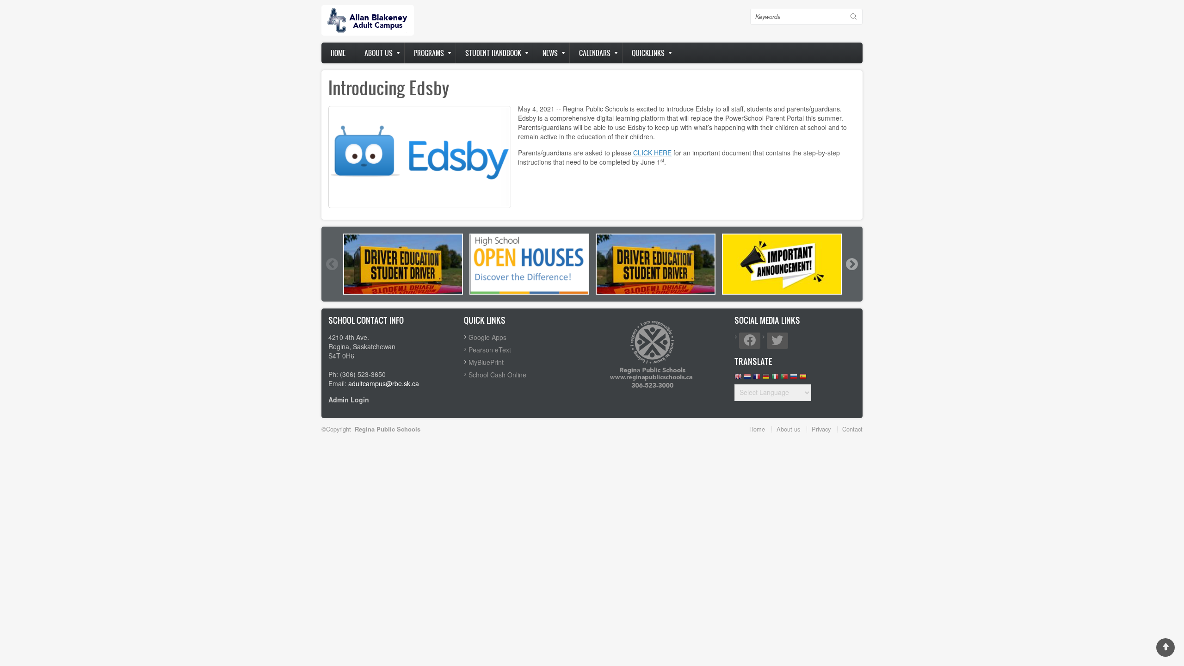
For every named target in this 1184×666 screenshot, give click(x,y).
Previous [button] (331, 264)
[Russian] (793, 378)
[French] (756, 378)
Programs (429, 53)
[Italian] (775, 378)
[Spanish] (803, 378)
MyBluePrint (486, 362)
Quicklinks (648, 53)
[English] (738, 378)
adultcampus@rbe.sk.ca (383, 383)
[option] (403, 264)
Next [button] (851, 264)
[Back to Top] (1165, 647)
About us (378, 53)
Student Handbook (493, 53)
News (550, 53)
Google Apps (487, 337)
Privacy (821, 429)
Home (338, 53)
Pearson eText (490, 349)
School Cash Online (497, 374)
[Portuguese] (784, 378)
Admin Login (348, 399)
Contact (852, 429)
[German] (766, 378)
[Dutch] (747, 378)
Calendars (594, 53)
